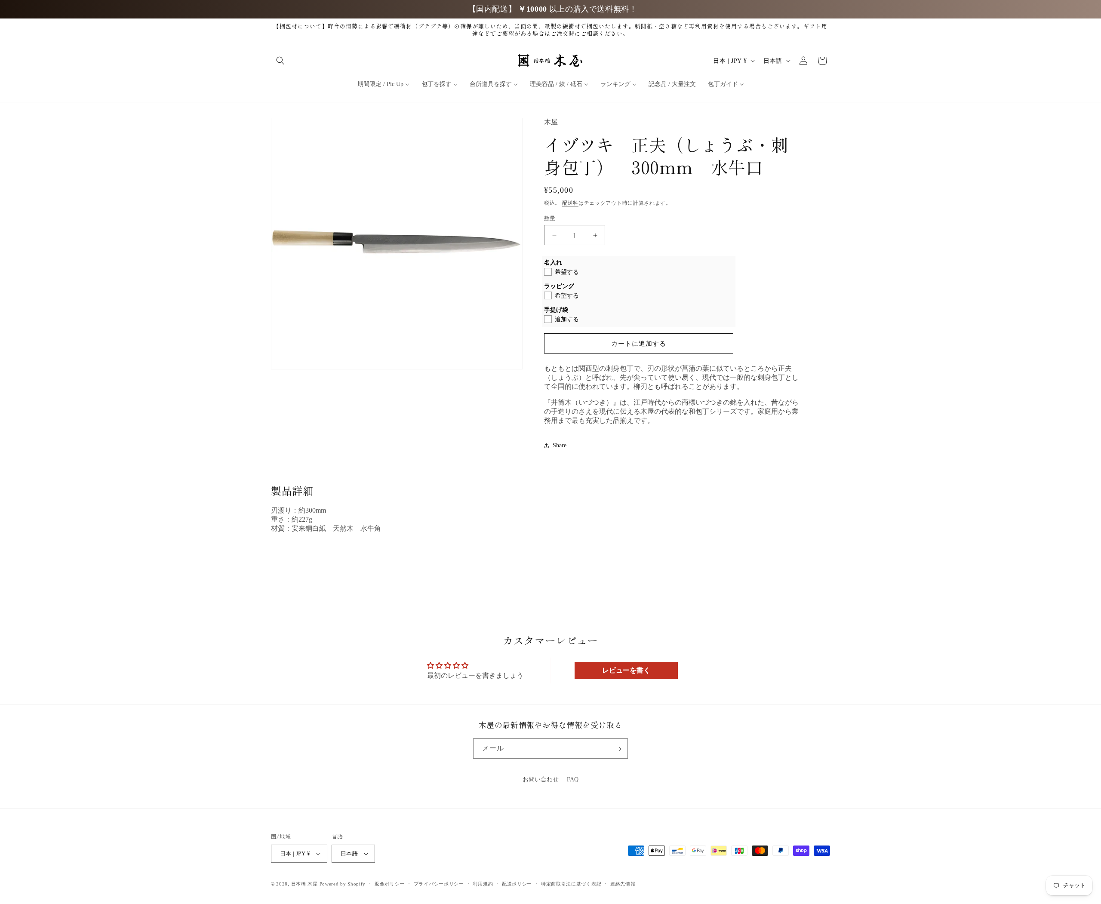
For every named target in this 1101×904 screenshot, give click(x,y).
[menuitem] (383, 84)
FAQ (572, 779)
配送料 (570, 203)
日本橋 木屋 (304, 883)
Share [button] (559, 445)
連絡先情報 (623, 883)
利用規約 (483, 883)
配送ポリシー (517, 883)
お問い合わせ (541, 779)
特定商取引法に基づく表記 (571, 883)
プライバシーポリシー (439, 883)
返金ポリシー (390, 883)
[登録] (618, 749)
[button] (280, 60)
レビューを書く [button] (626, 670)
